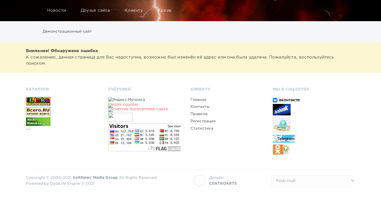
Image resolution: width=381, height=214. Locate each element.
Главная (198, 99)
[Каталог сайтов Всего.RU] (62, 111)
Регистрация (203, 121)
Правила (199, 114)
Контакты (200, 106)
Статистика (202, 128)
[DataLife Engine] (31, 10)
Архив (165, 10)
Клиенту (134, 10)
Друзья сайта (95, 10)
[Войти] (347, 10)
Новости (56, 10)
